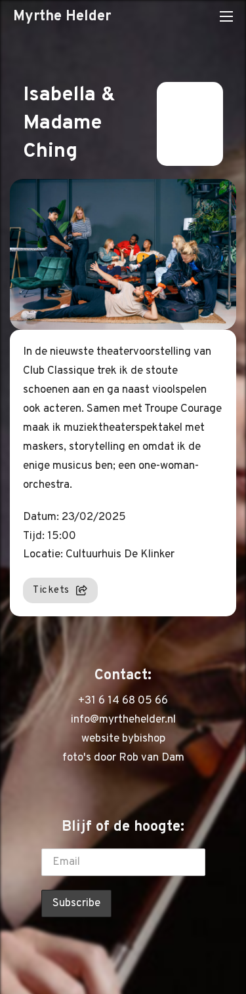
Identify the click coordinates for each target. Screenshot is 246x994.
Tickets (51, 590)
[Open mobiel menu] (226, 16)
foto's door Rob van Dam (123, 758)
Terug (182, 123)
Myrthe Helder (62, 16)
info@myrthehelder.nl (123, 720)
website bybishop (123, 739)
